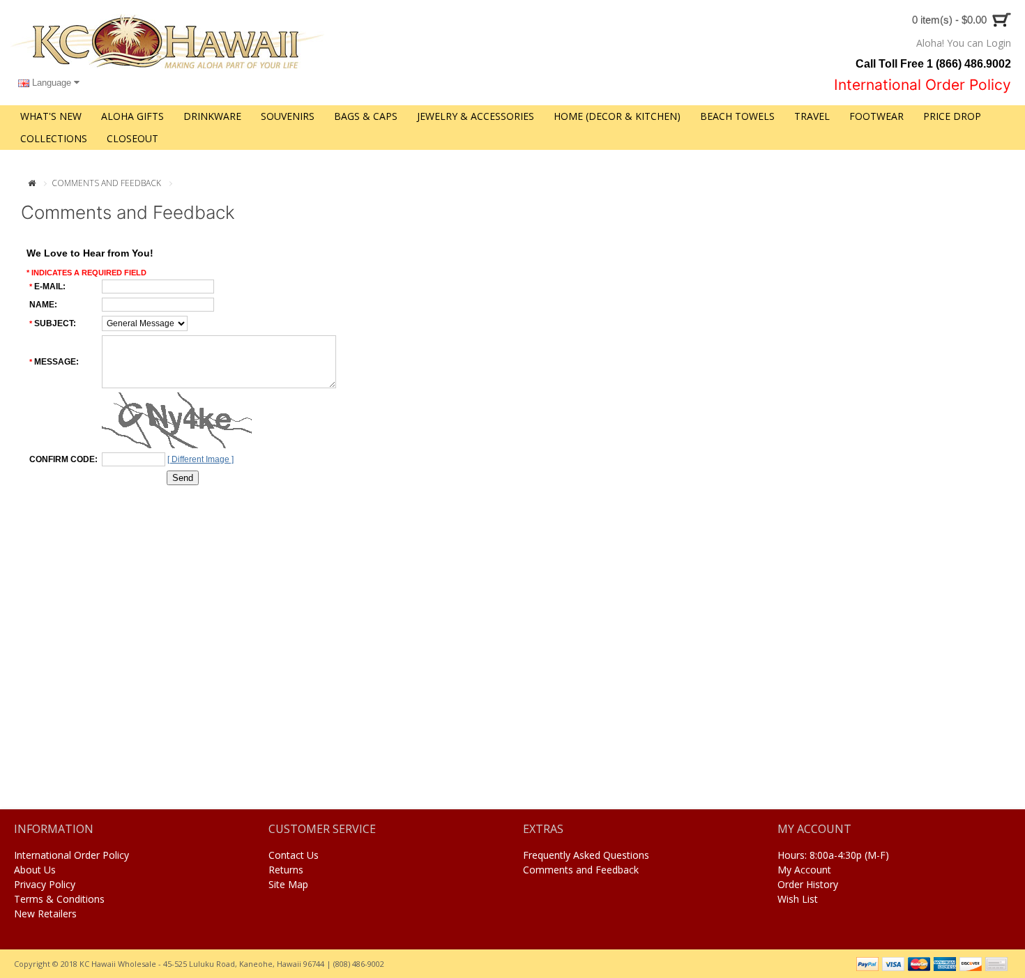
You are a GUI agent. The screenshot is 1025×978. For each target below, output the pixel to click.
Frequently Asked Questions (586, 855)
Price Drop (952, 116)
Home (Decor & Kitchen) (617, 116)
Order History (807, 884)
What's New (51, 116)
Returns (285, 869)
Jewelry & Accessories (475, 116)
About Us (35, 869)
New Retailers (45, 913)
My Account (804, 869)
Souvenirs (287, 116)
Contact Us (293, 855)
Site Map (288, 884)
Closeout (132, 138)
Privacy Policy (44, 884)
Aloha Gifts (132, 116)
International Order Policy (71, 855)
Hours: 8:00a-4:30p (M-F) (833, 855)
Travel (812, 116)
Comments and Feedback (106, 183)
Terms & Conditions (59, 899)
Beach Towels (737, 116)
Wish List (797, 899)
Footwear (876, 116)
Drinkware (212, 116)
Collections (53, 138)
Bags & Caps (365, 116)
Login (998, 42)
